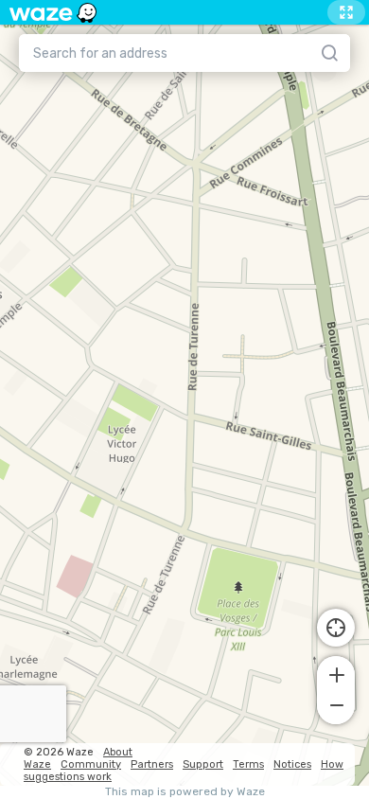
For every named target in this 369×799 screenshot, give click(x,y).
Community (91, 764)
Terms (248, 764)
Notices (292, 764)
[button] (336, 673)
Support (203, 764)
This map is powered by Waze (185, 792)
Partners (152, 764)
